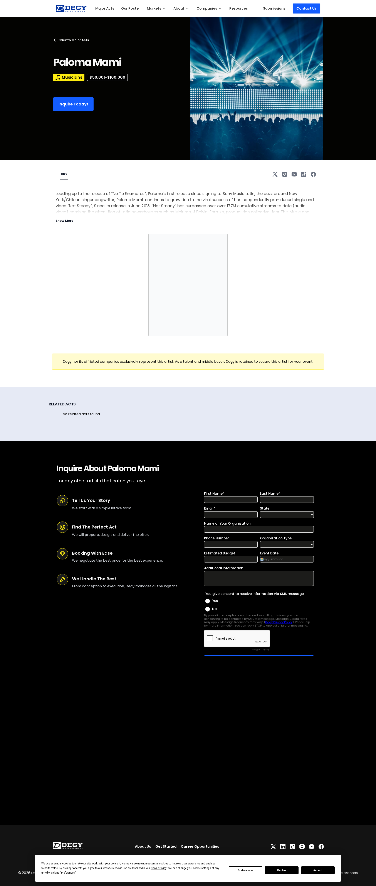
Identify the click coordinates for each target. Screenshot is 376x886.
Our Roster (130, 8)
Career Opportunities (200, 846)
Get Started (165, 846)
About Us (143, 846)
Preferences (245, 870)
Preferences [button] (68, 872)
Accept (317, 870)
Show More (64, 221)
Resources (238, 8)
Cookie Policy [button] (158, 868)
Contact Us (306, 8)
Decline (281, 870)
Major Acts (104, 8)
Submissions (274, 8)
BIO (64, 174)
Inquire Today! (73, 104)
